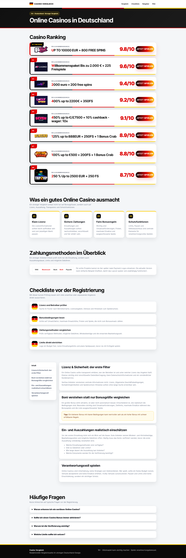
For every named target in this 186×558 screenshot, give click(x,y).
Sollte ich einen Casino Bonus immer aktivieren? (57, 518)
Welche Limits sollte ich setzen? (49, 534)
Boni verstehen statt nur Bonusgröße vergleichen (42, 379)
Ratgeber (145, 4)
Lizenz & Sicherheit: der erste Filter (42, 371)
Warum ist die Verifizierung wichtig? (52, 526)
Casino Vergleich (43, 4)
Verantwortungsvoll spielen (40, 394)
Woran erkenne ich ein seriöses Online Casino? (57, 509)
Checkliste (135, 4)
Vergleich (124, 4)
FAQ (153, 4)
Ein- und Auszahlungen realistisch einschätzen (42, 386)
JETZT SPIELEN (144, 49)
